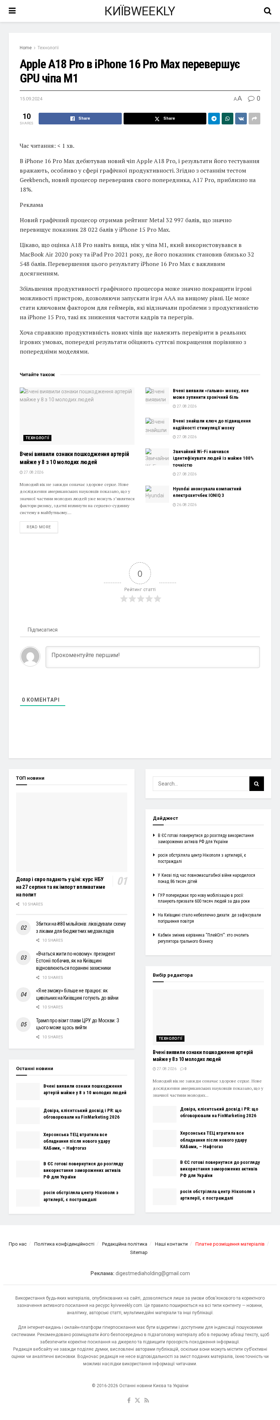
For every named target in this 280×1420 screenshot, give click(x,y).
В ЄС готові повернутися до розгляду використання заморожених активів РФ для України (83, 1170)
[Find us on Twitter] (137, 1401)
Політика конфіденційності (64, 1244)
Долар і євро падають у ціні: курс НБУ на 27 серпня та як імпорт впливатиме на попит (60, 887)
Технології (48, 47)
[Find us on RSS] (146, 1401)
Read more (42, 526)
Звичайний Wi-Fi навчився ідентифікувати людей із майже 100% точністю (213, 458)
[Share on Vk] (241, 118)
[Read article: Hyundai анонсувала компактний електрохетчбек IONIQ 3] (157, 494)
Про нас (18, 1244)
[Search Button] (267, 11)
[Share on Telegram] (214, 118)
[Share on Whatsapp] (227, 118)
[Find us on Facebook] (129, 1401)
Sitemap (139, 1252)
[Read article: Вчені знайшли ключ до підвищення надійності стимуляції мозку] (157, 426)
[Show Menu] (12, 11)
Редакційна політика (124, 1244)
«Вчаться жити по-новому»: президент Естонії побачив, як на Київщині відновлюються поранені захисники (75, 961)
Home (26, 47)
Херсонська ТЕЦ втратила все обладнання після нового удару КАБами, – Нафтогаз (76, 1141)
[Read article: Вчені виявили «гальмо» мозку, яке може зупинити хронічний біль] (157, 395)
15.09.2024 (31, 98)
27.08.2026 (33, 472)
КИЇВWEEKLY (139, 11)
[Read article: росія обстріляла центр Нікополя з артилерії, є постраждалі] (28, 1197)
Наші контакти (171, 1244)
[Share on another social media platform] (254, 118)
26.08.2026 (186, 505)
